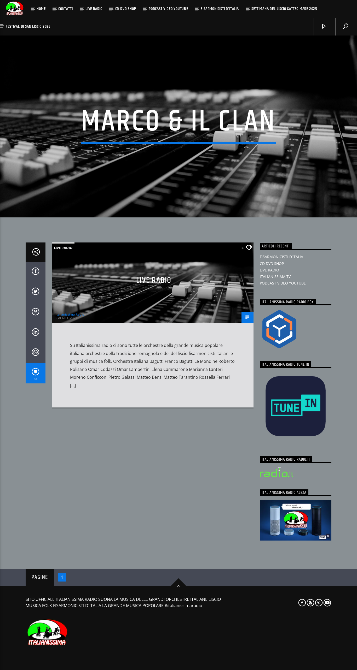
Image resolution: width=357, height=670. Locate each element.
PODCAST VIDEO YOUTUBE (168, 8)
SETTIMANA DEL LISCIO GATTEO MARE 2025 (284, 8)
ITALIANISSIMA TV (275, 276)
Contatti (65, 8)
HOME (41, 8)
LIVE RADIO (93, 8)
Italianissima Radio (69, 314)
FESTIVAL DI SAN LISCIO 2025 (28, 26)
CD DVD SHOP (125, 8)
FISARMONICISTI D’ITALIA (220, 8)
